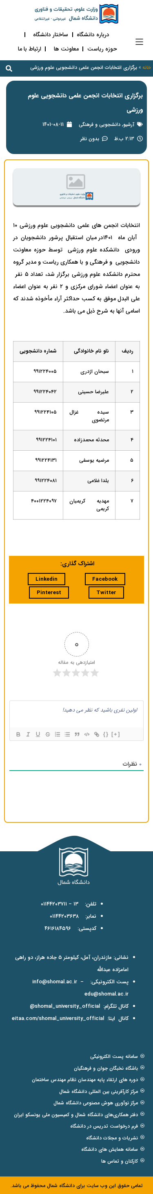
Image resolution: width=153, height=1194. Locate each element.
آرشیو (128, 124)
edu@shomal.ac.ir (106, 994)
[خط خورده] (47, 734)
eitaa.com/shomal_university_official (58, 1018)
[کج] (28, 734)
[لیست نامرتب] (67, 734)
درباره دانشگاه (93, 34)
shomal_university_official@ (65, 1006)
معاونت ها (66, 48)
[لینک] (96, 734)
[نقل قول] (77, 734)
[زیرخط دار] (37, 734)
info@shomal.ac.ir (54, 982)
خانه (146, 67)
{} (106, 734)
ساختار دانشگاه (50, 34)
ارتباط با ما (29, 48)
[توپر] (18, 734)
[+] (115, 734)
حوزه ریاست (102, 48)
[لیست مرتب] (57, 734)
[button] (139, 41)
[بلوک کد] (86, 734)
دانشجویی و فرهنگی (99, 124)
